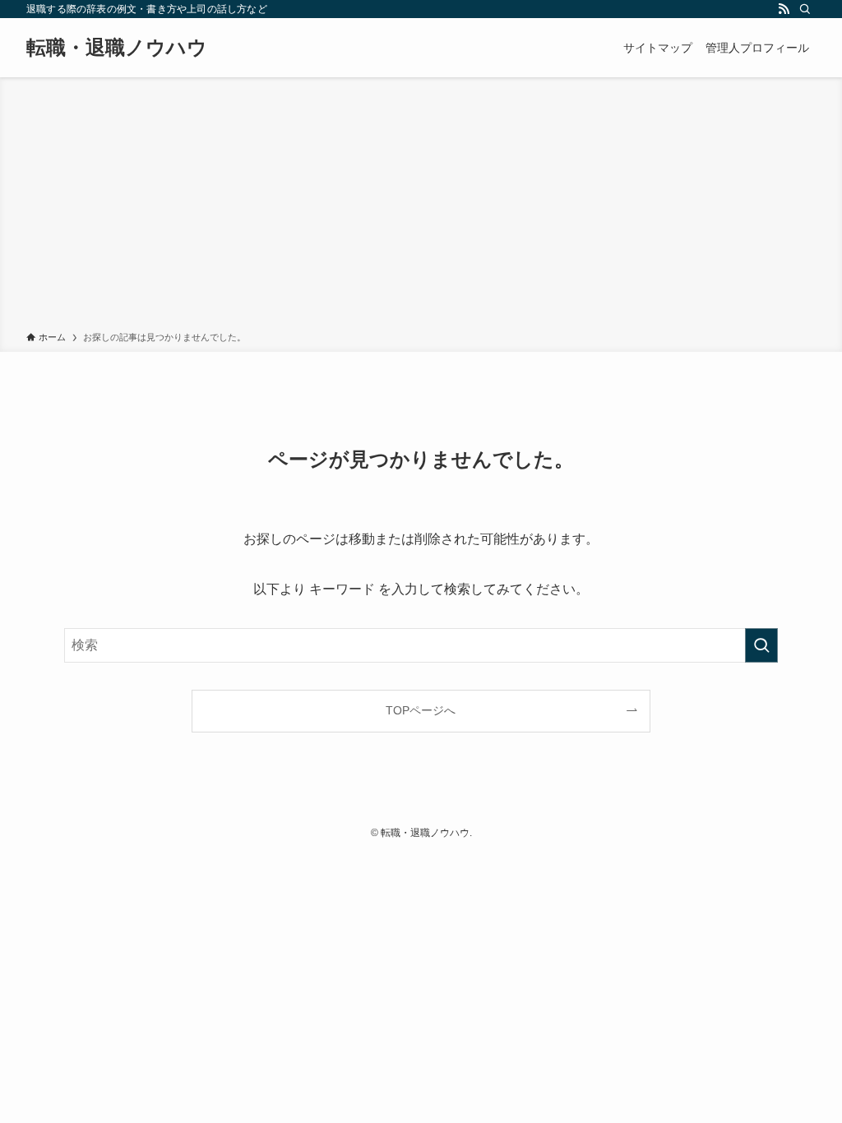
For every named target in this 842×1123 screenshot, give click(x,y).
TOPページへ (421, 710)
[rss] (783, 9)
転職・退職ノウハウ (116, 48)
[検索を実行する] (761, 645)
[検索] (805, 9)
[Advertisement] (421, 207)
